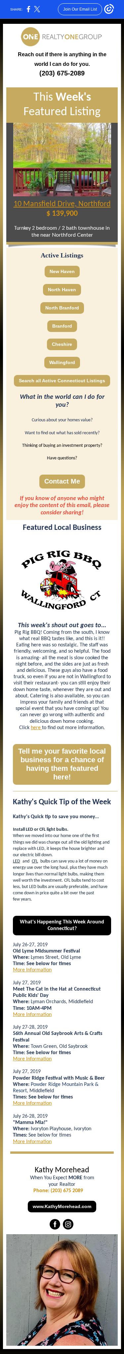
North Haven (62, 289)
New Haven (62, 271)
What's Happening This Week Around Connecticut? (62, 925)
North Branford (62, 307)
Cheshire (62, 344)
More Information (32, 970)
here (36, 727)
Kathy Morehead (62, 1170)
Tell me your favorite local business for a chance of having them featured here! (62, 764)
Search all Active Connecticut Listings (62, 380)
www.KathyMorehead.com (62, 1206)
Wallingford (62, 362)
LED (16, 861)
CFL (35, 861)
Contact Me (62, 481)
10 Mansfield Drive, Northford (62, 204)
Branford (62, 326)
